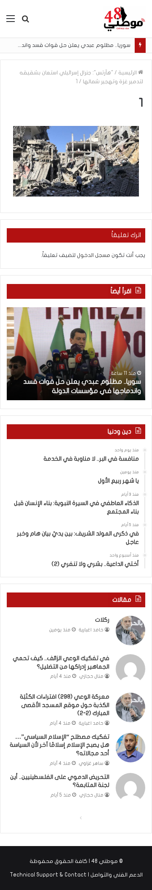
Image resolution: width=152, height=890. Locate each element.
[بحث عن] (25, 21)
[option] (76, 353)
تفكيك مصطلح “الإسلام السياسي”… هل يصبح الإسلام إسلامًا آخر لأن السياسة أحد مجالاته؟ (59, 745)
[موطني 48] (124, 19)
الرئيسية (128, 73)
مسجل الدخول (93, 255)
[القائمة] (10, 21)
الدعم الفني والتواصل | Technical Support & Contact (76, 875)
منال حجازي (91, 676)
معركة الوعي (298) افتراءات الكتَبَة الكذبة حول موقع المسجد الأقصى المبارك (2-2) (64, 704)
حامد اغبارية (91, 630)
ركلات (102, 620)
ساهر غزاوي (91, 763)
